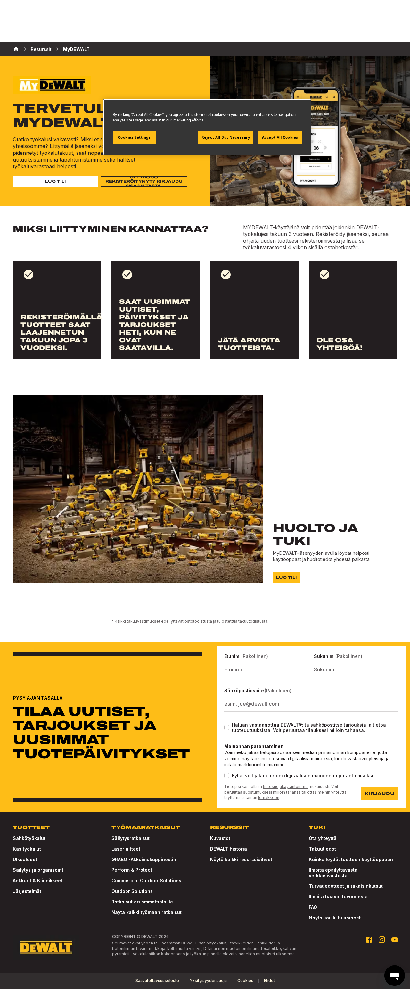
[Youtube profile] (395, 940)
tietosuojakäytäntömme (285, 786)
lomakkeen (268, 797)
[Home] (16, 49)
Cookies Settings (134, 137)
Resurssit (41, 49)
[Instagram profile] (382, 940)
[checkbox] (226, 727)
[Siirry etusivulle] (46, 947)
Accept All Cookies (280, 137)
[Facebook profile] (369, 940)
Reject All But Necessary (225, 137)
